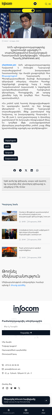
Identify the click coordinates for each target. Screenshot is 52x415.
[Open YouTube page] (15, 388)
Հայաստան (11, 158)
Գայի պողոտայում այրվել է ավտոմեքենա (30, 249)
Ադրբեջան (10, 140)
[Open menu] (49, 4)
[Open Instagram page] (7, 388)
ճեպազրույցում (9, 76)
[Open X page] (19, 388)
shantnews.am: (10, 64)
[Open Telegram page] (11, 388)
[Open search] (46, 4)
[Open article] (9, 216)
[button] (15, 170)
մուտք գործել (18, 285)
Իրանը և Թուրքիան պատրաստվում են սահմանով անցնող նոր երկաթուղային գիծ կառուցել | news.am (34, 214)
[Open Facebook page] (3, 388)
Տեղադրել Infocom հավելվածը (19, 400)
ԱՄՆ (7, 146)
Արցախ (9, 152)
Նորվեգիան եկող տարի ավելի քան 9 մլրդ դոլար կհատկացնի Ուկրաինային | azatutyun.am (34, 232)
